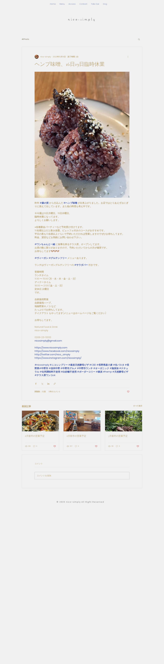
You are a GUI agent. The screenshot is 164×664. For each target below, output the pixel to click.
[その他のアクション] (127, 56)
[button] (139, 39)
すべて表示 (137, 406)
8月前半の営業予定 (76, 436)
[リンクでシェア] (54, 383)
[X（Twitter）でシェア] (42, 383)
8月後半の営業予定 (35, 436)
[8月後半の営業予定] (40, 421)
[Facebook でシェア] (36, 383)
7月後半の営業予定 (118, 436)
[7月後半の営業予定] (123, 421)
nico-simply (82, 19)
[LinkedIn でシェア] (48, 383)
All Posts (25, 39)
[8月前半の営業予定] (82, 421)
